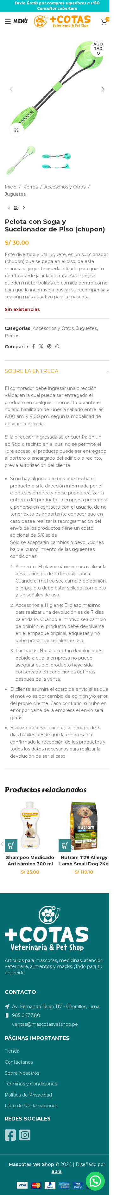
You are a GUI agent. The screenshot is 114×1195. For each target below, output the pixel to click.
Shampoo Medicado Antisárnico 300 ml (30, 861)
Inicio (10, 187)
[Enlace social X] (41, 346)
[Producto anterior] (8, 208)
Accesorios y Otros (65, 187)
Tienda (12, 1051)
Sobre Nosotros (22, 1073)
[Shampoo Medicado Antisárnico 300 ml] (30, 826)
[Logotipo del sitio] (62, 21)
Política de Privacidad (28, 1095)
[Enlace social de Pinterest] (49, 346)
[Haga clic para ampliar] (17, 129)
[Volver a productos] (16, 208)
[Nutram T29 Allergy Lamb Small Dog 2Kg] (84, 826)
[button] (11, 89)
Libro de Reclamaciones (31, 1105)
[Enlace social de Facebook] (33, 346)
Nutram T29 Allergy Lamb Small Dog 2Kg (84, 861)
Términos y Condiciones (31, 1084)
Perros (30, 187)
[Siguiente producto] (24, 208)
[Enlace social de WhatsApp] (57, 346)
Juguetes (15, 194)
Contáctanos (19, 1062)
